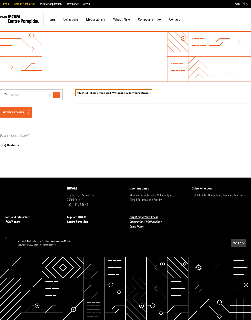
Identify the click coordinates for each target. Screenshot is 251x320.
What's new (121, 19)
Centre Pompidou (77, 222)
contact (174, 19)
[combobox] (31, 95)
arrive (86, 4)
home (51, 19)
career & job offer (24, 4)
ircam (6, 4)
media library (95, 19)
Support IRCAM (76, 217)
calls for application (51, 4)
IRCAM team (12, 222)
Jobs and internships (18, 217)
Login (237, 4)
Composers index (149, 19)
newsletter (72, 4)
